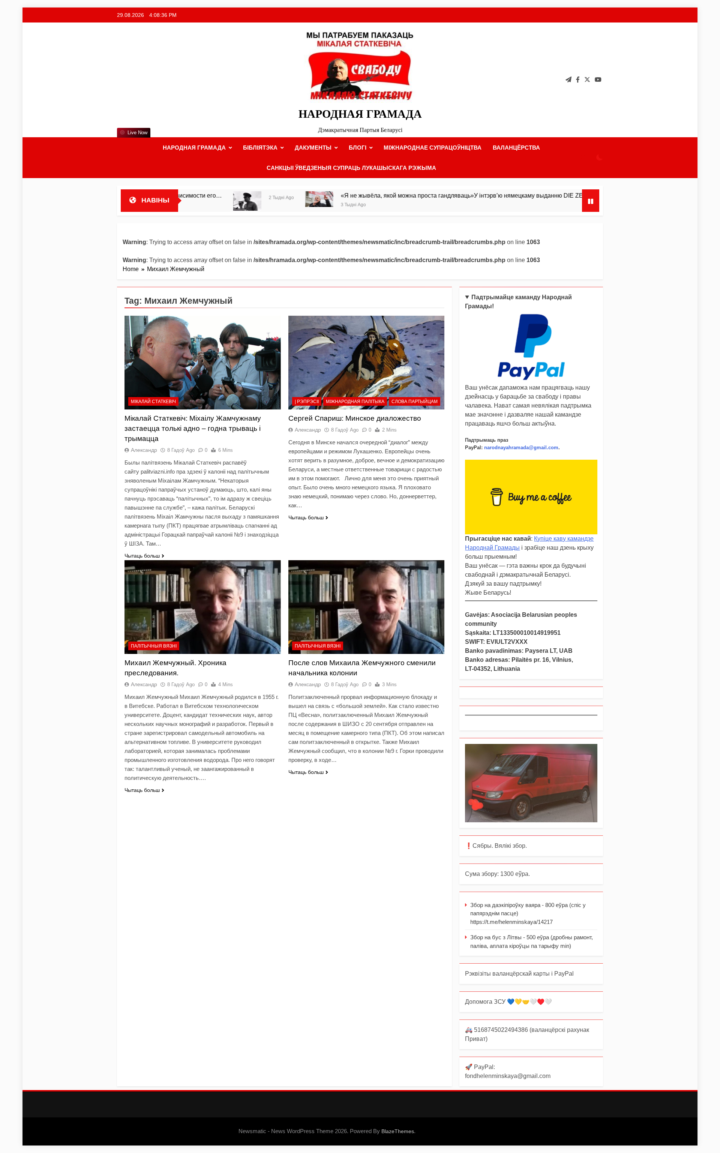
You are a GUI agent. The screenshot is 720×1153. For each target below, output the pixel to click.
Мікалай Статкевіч (153, 401)
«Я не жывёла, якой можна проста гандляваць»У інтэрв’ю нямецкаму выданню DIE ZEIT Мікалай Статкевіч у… (446, 195)
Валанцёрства (516, 147)
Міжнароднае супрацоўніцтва (433, 147)
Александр (144, 450)
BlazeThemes (397, 1131)
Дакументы (313, 147)
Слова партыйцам (415, 401)
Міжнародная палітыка (355, 401)
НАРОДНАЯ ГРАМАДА (360, 114)
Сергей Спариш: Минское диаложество (354, 418)
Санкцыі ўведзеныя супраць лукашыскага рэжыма (351, 168)
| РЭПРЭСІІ (307, 401)
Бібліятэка (260, 147)
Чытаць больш (142, 556)
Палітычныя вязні (154, 646)
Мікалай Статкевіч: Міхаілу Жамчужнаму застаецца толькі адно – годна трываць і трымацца (192, 428)
